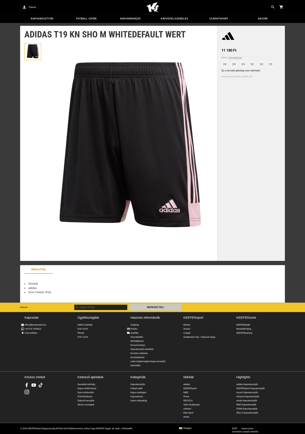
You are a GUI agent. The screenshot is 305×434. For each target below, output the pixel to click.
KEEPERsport (193, 317)
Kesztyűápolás (137, 357)
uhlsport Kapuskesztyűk (247, 396)
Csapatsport (218, 18)
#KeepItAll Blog (243, 329)
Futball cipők (86, 18)
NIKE (185, 392)
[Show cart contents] (281, 7)
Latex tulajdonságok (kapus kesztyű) (147, 361)
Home (152, 7)
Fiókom (32, 7)
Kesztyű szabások (139, 353)
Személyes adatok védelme (245, 431)
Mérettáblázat (235, 58)
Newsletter (135, 365)
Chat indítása (31, 333)
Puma (186, 396)
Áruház (186, 329)
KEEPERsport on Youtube (33, 385)
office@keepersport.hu (35, 325)
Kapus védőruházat (86, 388)
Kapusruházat (130, 18)
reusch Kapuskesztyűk (247, 392)
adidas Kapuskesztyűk (247, 384)
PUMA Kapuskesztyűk (246, 409)
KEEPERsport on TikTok (40, 385)
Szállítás (134, 333)
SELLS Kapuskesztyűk (247, 413)
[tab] (32, 51)
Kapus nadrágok (138, 392)
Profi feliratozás (84, 396)
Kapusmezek (136, 396)
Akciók (263, 18)
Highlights (243, 377)
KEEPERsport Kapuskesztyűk (250, 388)
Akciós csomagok (85, 404)
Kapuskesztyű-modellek (141, 349)
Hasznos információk (145, 317)
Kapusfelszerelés (174, 18)
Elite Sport (188, 413)
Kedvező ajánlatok (90, 377)
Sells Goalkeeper (191, 404)
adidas (186, 384)
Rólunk (186, 325)
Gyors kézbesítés (85, 392)
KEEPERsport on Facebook (27, 385)
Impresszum (247, 428)
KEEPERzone (246, 317)
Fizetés (133, 329)
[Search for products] (272, 7)
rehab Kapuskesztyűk (246, 400)
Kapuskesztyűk (42, 18)
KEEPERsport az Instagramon (27, 392)
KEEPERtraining (244, 333)
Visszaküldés (136, 337)
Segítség (134, 325)
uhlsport (187, 409)
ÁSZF (234, 428)
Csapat (186, 333)
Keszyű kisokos (137, 345)
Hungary (187, 428)
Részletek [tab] (38, 269)
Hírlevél (24, 307)
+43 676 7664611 (33, 329)
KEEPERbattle (243, 325)
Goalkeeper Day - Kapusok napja (199, 337)
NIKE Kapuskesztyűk (246, 404)
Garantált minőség (86, 384)
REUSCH (188, 400)
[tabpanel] (82, 288)
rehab (186, 417)
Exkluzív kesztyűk (85, 400)
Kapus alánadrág (138, 400)
